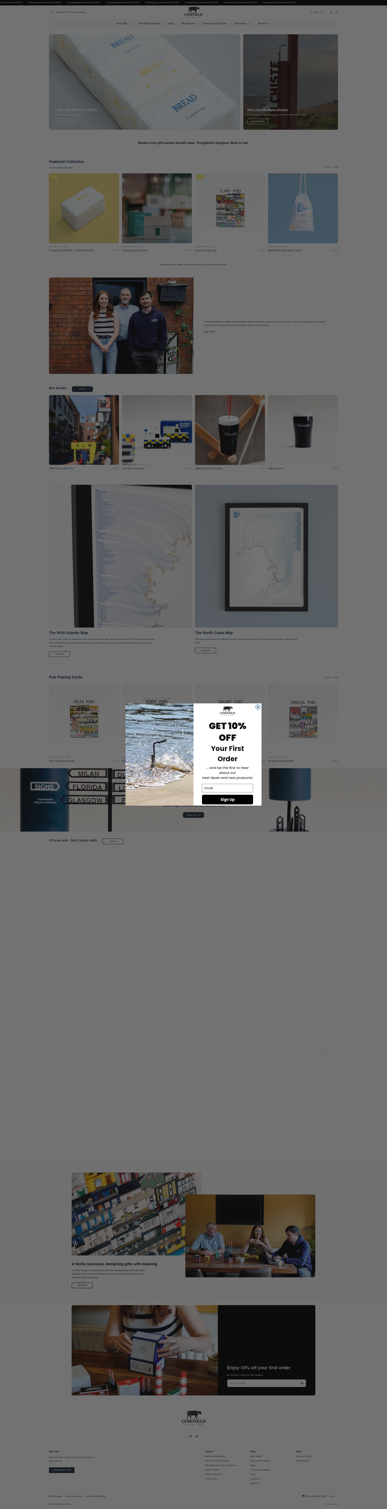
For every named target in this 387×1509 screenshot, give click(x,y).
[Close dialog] (257, 707)
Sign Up (228, 799)
